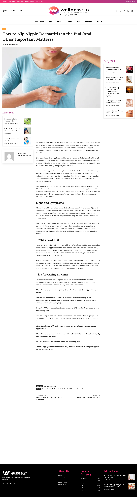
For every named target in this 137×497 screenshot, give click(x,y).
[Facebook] (116, 11)
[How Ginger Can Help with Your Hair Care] (129, 79)
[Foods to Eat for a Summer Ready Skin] (129, 69)
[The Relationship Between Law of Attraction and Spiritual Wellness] (129, 89)
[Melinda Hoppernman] (10, 156)
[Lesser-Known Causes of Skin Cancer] (129, 113)
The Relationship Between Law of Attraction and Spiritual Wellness (113, 91)
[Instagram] (120, 11)
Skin (4, 28)
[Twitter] (128, 11)
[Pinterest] (124, 11)
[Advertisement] (68, 125)
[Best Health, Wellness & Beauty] (68, 10)
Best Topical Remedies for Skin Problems (114, 102)
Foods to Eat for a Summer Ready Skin (113, 69)
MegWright (7, 133)
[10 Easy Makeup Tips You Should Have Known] (131, 477)
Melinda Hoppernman (11, 44)
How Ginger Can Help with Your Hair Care (114, 79)
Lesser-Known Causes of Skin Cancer (114, 112)
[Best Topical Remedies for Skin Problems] (129, 102)
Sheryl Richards (109, 489)
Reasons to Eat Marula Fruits (88, 397)
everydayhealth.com (50, 386)
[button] (132, 11)
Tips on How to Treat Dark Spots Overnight (49, 398)
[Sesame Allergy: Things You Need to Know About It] (131, 486)
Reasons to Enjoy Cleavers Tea (11, 120)
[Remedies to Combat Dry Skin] (27, 140)
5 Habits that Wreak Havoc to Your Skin (12, 130)
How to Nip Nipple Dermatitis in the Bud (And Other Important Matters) (63, 388)
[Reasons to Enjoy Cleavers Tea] (27, 121)
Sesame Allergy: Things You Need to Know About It (114, 486)
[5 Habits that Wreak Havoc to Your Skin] (27, 131)
